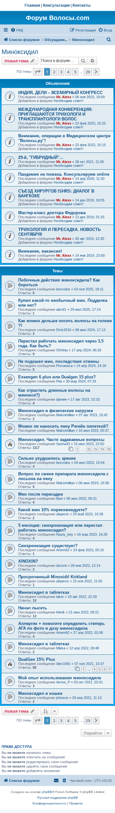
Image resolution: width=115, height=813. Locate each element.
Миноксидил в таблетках (43, 592)
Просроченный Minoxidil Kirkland (52, 576)
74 (102, 449)
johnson (62, 698)
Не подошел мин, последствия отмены (58, 361)
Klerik (60, 612)
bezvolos (63, 289)
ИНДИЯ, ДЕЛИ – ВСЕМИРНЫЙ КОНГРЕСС (60, 92)
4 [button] (68, 72)
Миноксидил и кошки (40, 693)
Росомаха (64, 366)
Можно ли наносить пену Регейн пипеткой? (63, 426)
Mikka (60, 648)
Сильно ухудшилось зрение (47, 458)
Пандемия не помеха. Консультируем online (63, 174)
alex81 (61, 309)
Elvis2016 (63, 330)
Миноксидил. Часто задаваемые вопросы (61, 439)
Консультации (56, 5)
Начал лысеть (32, 608)
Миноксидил (20, 51)
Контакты (81, 5)
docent (61, 565)
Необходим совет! (68, 101)
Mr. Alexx (63, 97)
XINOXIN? (28, 561)
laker (60, 597)
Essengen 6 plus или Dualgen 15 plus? (57, 377)
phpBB (47, 792)
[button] (37, 72)
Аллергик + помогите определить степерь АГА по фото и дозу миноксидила (61, 626)
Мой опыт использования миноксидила (59, 677)
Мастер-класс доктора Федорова (52, 212)
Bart (59, 498)
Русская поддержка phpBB (57, 797)
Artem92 (62, 550)
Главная (32, 5)
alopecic (62, 514)
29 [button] (88, 72)
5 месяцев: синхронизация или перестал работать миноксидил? (60, 527)
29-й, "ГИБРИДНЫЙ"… (41, 157)
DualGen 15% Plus (36, 659)
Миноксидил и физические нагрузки (55, 410)
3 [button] (61, 72)
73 (95, 449)
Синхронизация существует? (48, 545)
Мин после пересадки (40, 494)
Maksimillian (65, 415)
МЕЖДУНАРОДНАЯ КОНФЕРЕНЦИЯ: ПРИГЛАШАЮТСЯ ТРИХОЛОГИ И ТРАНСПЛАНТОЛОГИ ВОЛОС (55, 114)
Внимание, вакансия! (40, 251)
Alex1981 (63, 664)
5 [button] (75, 72)
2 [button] (54, 72)
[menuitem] (17, 30)
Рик (59, 381)
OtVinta (62, 350)
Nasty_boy (64, 534)
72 (88, 449)
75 (109, 449)
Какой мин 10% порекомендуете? (52, 509)
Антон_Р (63, 682)
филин (61, 399)
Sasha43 (63, 444)
